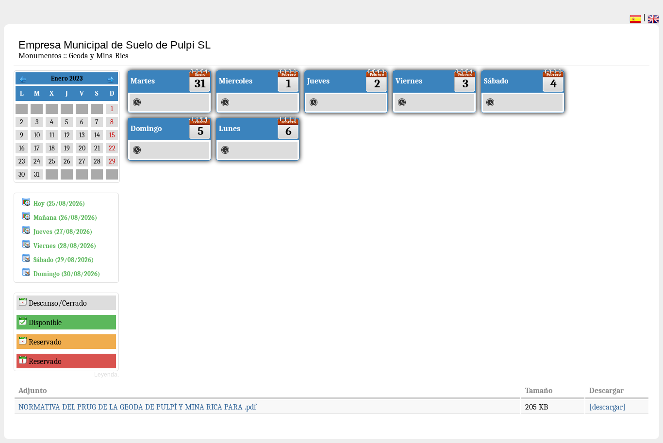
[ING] (653, 20)
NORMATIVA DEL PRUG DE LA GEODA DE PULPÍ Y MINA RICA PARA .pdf (137, 407)
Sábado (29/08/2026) (63, 259)
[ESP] (635, 20)
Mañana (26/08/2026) (65, 217)
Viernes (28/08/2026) (64, 245)
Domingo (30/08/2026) (66, 274)
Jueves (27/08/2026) (62, 231)
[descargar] (607, 407)
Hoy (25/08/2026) (59, 203)
